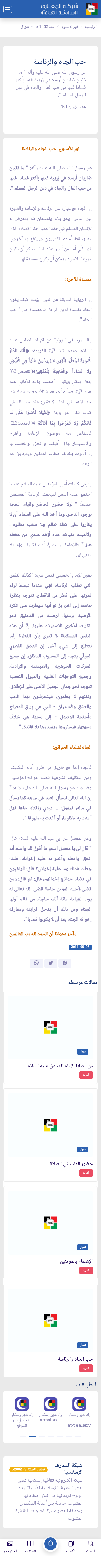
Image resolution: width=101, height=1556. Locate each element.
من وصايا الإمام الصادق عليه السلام (60, 1066)
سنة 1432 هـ (45, 27)
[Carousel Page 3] (42, 1436)
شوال (25, 27)
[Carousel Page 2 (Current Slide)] (32, 1436)
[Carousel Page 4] (51, 1436)
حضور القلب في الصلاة (71, 1164)
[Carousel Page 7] (78, 1436)
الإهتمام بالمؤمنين (76, 1261)
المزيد (86, 1075)
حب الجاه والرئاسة (75, 1359)
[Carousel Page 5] (60, 1436)
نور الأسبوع (69, 27)
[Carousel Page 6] (69, 1436)
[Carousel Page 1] (23, 1436)
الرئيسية (91, 27)
